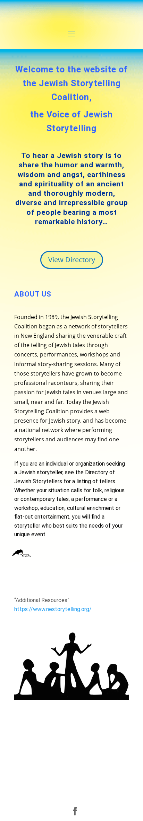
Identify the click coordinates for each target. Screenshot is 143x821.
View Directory (71, 259)
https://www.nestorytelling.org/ (53, 609)
